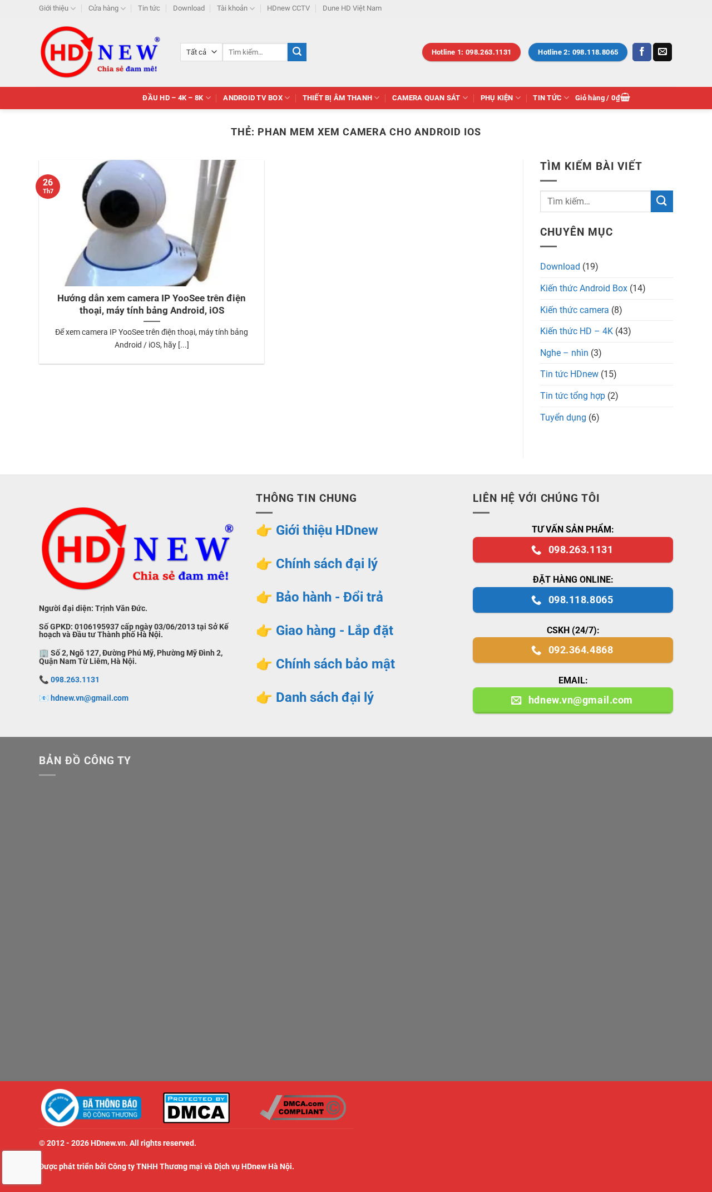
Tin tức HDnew (569, 374)
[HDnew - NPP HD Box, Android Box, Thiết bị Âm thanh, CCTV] (101, 52)
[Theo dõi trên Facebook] (641, 52)
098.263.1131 (75, 680)
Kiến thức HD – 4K (576, 331)
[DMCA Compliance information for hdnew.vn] (302, 1107)
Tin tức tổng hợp (572, 395)
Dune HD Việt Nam (352, 8)
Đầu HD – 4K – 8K (172, 98)
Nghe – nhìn (564, 353)
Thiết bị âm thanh (337, 98)
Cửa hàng (103, 8)
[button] (602, 98)
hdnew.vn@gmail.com (89, 698)
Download (189, 8)
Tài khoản (232, 8)
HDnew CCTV (288, 8)
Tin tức (149, 8)
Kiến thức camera (574, 310)
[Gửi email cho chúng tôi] (662, 52)
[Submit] (297, 52)
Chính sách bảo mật (335, 664)
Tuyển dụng (563, 417)
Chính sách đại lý (327, 563)
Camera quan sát (426, 98)
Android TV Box (253, 98)
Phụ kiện (497, 98)
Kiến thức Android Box (583, 288)
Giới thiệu (53, 8)
